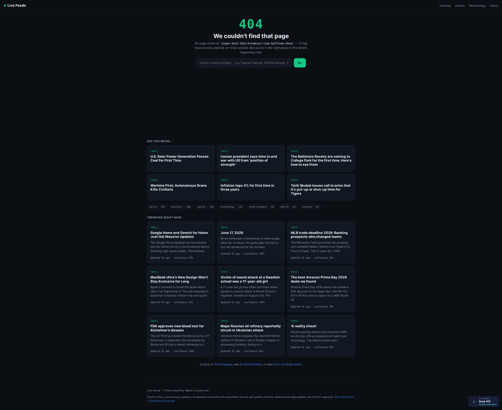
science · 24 (310, 206)
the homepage (223, 364)
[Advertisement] (251, 106)
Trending (445, 5)
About (494, 5)
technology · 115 (231, 206)
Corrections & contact (162, 400)
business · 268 (181, 206)
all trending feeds (250, 364)
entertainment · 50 (261, 206)
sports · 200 (205, 206)
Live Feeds (16, 5)
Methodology (477, 5)
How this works (344, 396)
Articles (460, 5)
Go (300, 62)
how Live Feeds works (287, 364)
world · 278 (157, 206)
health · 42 (288, 206)
